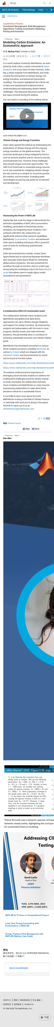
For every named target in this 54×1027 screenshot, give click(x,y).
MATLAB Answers (10, 10)
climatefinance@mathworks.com (18, 409)
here (25, 135)
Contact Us (29, 1004)
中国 (46, 1017)
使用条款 (18, 1004)
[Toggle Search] (44, 3)
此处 (24, 953)
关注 (47, 418)
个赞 (37, 56)
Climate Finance (14, 423)
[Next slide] (48, 10)
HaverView (41, 349)
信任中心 (7, 1000)
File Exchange (28, 10)
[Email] (35, 429)
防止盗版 (36, 1000)
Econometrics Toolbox (25, 239)
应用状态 (7, 1004)
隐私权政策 (25, 1000)
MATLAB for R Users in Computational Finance (27, 915)
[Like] (39, 418)
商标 (16, 1000)
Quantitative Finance (13, 23)
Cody (40, 10)
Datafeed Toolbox (11, 355)
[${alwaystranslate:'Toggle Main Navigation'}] (49, 3)
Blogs (13, 3)
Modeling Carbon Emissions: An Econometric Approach (24, 43)
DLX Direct (15, 352)
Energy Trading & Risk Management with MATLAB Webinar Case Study (24, 935)
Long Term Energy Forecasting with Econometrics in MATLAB (22, 924)
